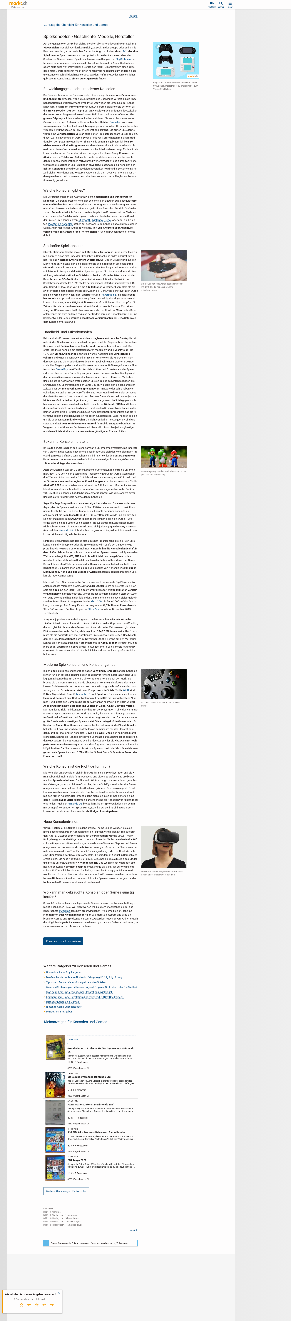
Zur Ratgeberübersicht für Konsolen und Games (76, 25)
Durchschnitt (37, 1309)
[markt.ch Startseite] (18, 3)
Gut (44, 1308)
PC (124, 51)
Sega (108, 219)
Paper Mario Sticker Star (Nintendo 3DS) (90, 1104)
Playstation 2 (108, 294)
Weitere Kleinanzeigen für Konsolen (66, 1191)
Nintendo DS (75, 803)
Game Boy (62, 369)
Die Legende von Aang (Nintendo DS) (89, 1076)
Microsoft (84, 219)
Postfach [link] (212, 7)
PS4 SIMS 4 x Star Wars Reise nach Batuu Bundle (96, 1132)
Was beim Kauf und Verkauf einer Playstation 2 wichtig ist (79, 991)
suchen (221, 7)
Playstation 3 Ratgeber (59, 1011)
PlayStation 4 (123, 59)
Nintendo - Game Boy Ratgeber (63, 972)
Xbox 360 (96, 601)
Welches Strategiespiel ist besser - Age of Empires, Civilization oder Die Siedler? (91, 987)
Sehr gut (51, 1308)
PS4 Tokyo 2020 (77, 1160)
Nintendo (97, 219)
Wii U (126, 690)
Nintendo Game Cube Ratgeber (64, 1006)
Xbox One (93, 609)
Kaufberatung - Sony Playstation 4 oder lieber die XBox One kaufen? (84, 996)
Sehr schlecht (21, 1309)
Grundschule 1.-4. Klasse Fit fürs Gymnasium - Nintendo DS (100, 1050)
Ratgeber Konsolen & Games (62, 1001)
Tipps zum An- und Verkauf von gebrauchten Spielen (75, 982)
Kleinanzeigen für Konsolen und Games (75, 1022)
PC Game (64, 910)
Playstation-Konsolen (60, 223)
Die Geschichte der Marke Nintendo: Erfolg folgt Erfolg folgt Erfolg (84, 977)
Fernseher (115, 122)
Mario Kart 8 (83, 694)
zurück (133, 15)
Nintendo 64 (66, 530)
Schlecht (29, 1308)
